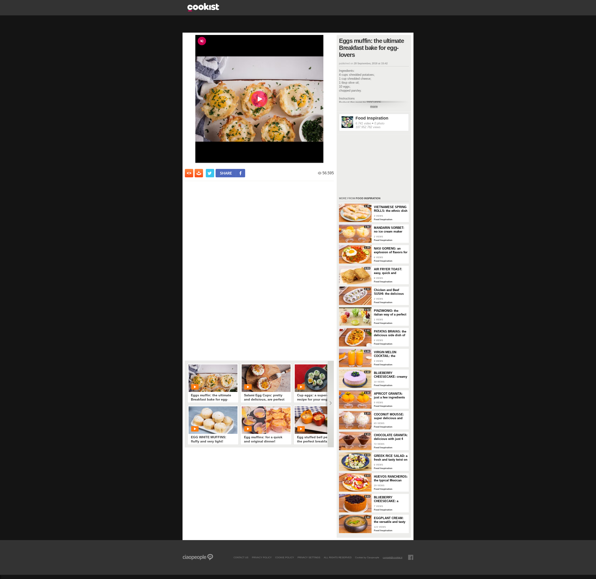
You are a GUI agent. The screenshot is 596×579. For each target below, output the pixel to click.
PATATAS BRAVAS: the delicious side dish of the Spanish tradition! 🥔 (390, 333)
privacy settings (309, 557)
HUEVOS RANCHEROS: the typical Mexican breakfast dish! (391, 478)
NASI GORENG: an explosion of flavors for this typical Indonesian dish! (390, 250)
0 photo (379, 123)
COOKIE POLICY (284, 557)
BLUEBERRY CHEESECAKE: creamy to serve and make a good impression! (390, 375)
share (226, 173)
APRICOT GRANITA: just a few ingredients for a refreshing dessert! (389, 395)
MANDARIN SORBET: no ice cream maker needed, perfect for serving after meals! (389, 229)
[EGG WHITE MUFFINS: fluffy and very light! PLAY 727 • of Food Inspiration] (213, 420)
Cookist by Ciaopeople (367, 557)
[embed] (189, 173)
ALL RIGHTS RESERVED (338, 557)
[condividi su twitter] (210, 173)
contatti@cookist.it (392, 557)
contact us (241, 557)
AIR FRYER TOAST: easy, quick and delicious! (388, 271)
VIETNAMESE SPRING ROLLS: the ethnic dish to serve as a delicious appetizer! (390, 209)
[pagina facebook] (410, 557)
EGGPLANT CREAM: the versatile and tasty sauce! (389, 520)
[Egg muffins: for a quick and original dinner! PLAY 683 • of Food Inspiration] (266, 420)
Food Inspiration (372, 118)
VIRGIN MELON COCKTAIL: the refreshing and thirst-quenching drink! (389, 354)
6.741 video (363, 123)
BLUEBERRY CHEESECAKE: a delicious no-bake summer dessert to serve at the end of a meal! (388, 499)
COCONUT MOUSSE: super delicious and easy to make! (389, 416)
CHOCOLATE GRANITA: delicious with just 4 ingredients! (391, 437)
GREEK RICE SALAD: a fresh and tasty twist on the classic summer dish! (390, 458)
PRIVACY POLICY (262, 557)
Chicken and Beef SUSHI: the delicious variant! (389, 292)
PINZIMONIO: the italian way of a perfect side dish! (390, 312)
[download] (199, 173)
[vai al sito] (203, 10)
